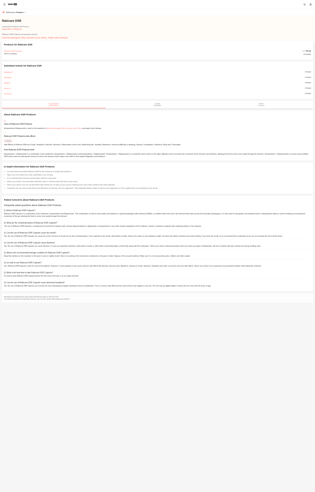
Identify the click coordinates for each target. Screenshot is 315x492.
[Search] (304, 4)
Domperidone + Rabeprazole (12, 29)
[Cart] (310, 4)
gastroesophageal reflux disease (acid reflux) (64, 128)
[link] (12, 4)
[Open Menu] (4, 4)
